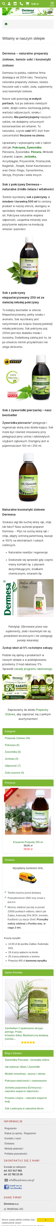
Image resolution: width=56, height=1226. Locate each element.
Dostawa (10, 860)
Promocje (10, 782)
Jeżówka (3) (11, 759)
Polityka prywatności (16, 1153)
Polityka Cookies (31, 1222)
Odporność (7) (13, 765)
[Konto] (10, 3)
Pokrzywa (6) (12, 745)
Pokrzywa (18, 147)
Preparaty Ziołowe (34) (17, 738)
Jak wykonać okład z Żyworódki (22, 1067)
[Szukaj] (3, 4)
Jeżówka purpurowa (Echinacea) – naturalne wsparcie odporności (24, 1089)
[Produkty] (15, 3)
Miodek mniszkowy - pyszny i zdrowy (25, 1073)
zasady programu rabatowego (33, 668)
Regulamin (11, 1128)
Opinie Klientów (13, 972)
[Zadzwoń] (22, 3)
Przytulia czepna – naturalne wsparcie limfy (26, 1100)
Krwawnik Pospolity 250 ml (28, 842)
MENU (52, 6)
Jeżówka (30, 156)
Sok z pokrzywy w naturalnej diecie (24, 1108)
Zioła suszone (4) (14, 772)
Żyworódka (34, 147)
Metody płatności (14, 1148)
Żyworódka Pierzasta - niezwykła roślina (27, 1060)
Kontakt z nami (13, 1138)
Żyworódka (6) (13, 752)
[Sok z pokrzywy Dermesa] (28, 377)
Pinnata (36, 152)
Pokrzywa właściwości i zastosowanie (26, 1080)
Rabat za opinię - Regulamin (20, 1133)
